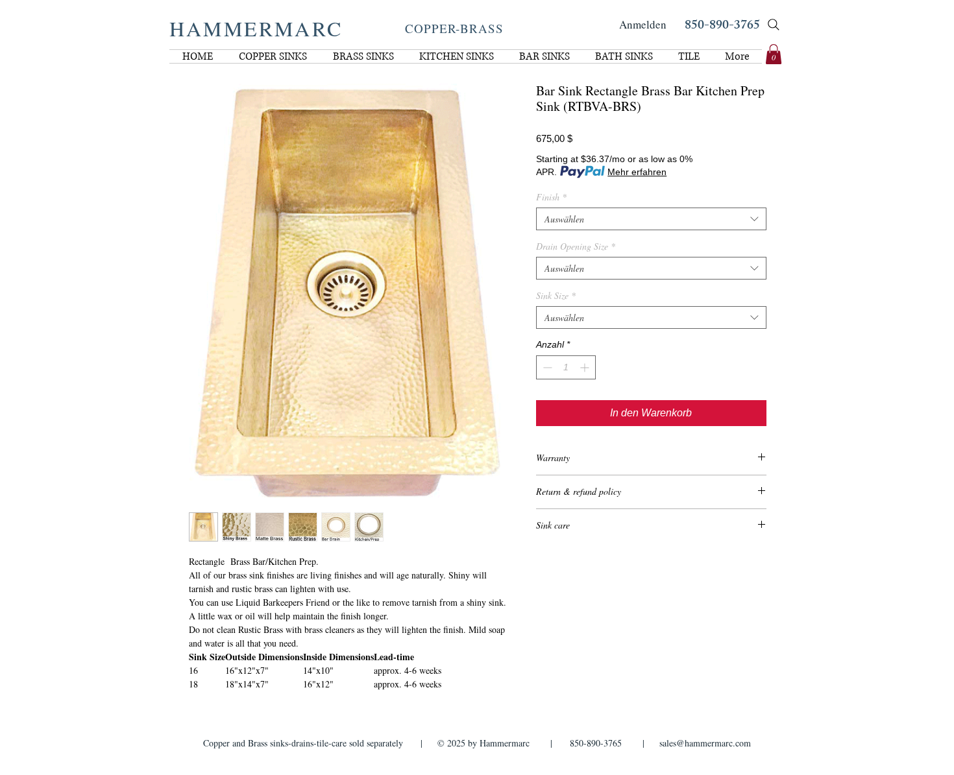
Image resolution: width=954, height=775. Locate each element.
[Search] (773, 24)
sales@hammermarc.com (705, 743)
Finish (551, 196)
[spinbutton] (566, 367)
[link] (773, 54)
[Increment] (586, 367)
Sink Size (556, 295)
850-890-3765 (722, 26)
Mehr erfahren (637, 172)
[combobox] (651, 219)
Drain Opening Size (575, 246)
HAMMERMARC (256, 28)
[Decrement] (546, 367)
